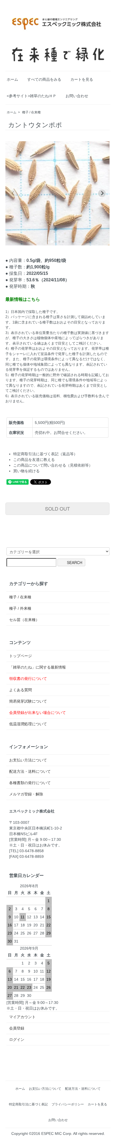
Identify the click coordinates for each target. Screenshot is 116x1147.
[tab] (51, 241)
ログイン (16, 1039)
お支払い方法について (28, 760)
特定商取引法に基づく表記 (28, 1104)
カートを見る (81, 79)
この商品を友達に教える (34, 459)
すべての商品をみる (44, 79)
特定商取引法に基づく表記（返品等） (45, 454)
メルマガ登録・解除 (26, 794)
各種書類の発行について (30, 783)
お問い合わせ (77, 96)
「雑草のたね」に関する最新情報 (37, 667)
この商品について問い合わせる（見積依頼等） (53, 465)
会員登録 (16, 1028)
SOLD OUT (57, 508)
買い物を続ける (26, 471)
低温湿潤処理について (28, 724)
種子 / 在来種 (31, 112)
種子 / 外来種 (20, 608)
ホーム (12, 79)
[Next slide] (102, 193)
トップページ (20, 656)
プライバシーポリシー (68, 1104)
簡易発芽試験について (28, 701)
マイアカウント (22, 1017)
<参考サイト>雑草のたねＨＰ (31, 96)
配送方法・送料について (30, 771)
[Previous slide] (13, 193)
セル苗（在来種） (24, 620)
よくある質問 (20, 690)
